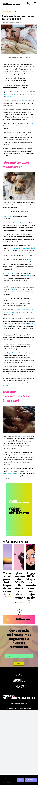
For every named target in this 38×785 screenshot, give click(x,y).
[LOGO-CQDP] (11, 4)
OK (20, 780)
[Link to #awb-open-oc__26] (35, 3)
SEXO (19, 674)
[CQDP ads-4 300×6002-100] (19, 484)
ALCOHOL (19, 680)
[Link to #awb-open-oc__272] (28, 3)
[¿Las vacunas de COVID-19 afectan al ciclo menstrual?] (19, 557)
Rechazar (31, 780)
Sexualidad (7, 12)
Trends (35, 602)
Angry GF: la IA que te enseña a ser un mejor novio (31, 585)
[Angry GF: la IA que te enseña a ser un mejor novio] (30, 557)
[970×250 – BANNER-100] (19, 616)
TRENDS (19, 686)
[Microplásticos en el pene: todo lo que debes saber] (7, 557)
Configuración (7, 782)
